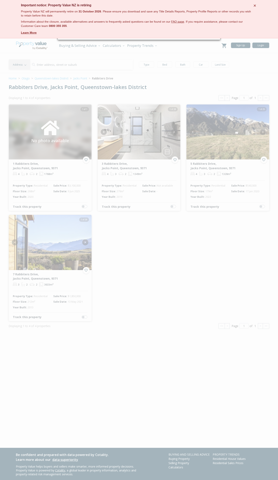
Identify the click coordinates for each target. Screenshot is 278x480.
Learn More (29, 32)
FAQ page (177, 21)
